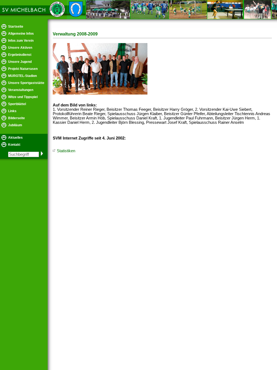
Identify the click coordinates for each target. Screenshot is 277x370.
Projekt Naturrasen (23, 69)
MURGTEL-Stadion (22, 76)
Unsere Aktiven (20, 48)
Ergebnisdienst (19, 55)
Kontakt (14, 145)
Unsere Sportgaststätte (26, 83)
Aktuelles (15, 137)
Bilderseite (16, 118)
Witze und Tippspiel (23, 97)
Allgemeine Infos (21, 33)
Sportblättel (17, 104)
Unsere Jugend (20, 62)
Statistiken (66, 151)
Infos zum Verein (21, 41)
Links (12, 111)
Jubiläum (15, 125)
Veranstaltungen (20, 90)
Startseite (15, 26)
